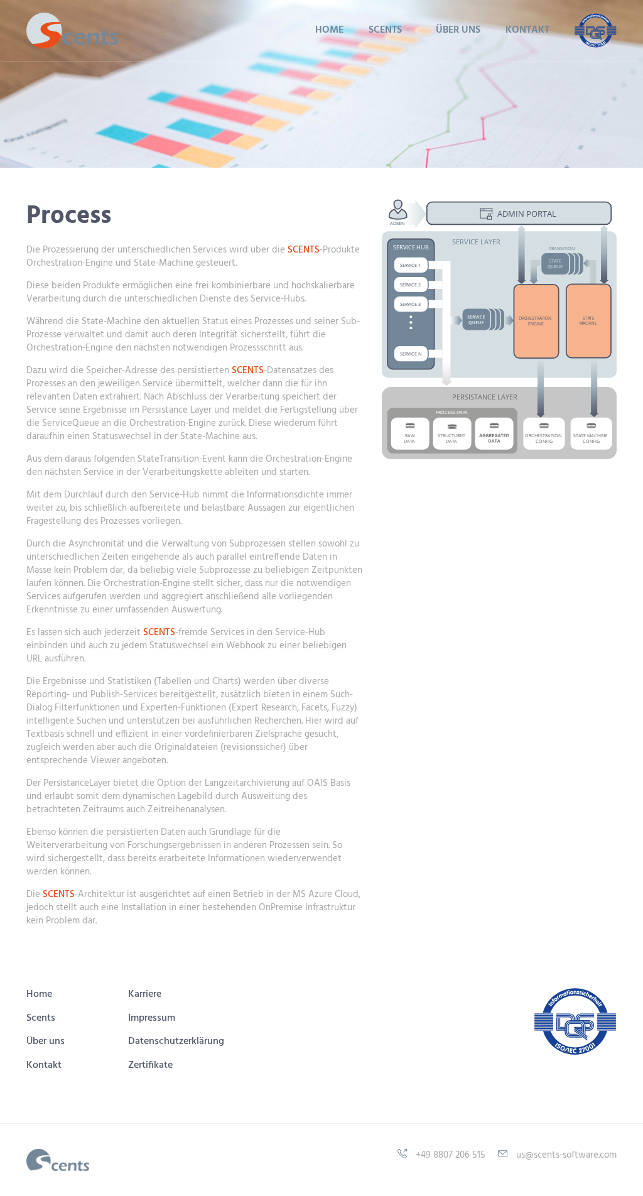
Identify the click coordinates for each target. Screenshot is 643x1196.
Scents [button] (386, 30)
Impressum (151, 1018)
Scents (40, 1018)
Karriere (144, 994)
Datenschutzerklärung (176, 1041)
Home (329, 30)
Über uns (458, 30)
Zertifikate (150, 1065)
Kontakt (527, 30)
